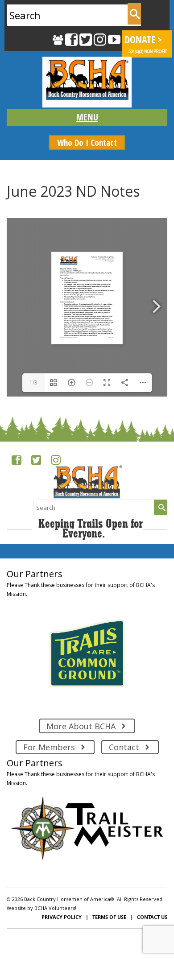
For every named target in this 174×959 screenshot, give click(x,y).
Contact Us (152, 917)
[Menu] (87, 117)
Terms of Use (109, 917)
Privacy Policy (61, 917)
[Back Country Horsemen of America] (87, 82)
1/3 (33, 382)
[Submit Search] (134, 14)
